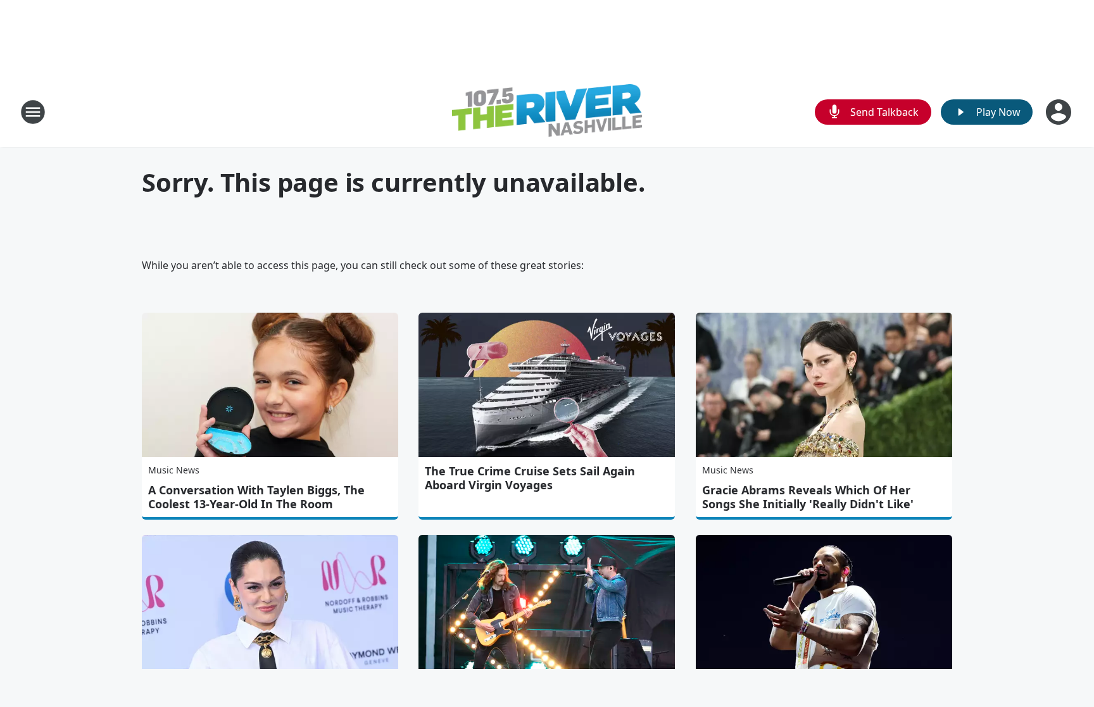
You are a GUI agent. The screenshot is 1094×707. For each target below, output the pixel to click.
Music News (173, 470)
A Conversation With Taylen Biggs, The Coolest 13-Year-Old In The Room (256, 497)
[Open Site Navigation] (33, 112)
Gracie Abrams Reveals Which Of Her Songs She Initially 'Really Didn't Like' (808, 497)
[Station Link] (547, 112)
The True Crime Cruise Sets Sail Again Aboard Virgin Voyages (530, 478)
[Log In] (1060, 112)
